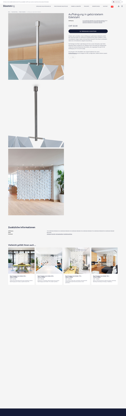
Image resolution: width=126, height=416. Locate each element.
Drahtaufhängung (73, 53)
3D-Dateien (49, 234)
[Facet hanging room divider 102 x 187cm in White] (104, 261)
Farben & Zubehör (22, 11)
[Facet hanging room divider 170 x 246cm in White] (77, 261)
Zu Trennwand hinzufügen (88, 31)
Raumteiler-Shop (14, 11)
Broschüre (53, 234)
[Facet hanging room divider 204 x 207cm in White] (49, 261)
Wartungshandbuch (59, 234)
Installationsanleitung (68, 234)
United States (117, 1)
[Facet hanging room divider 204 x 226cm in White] (21, 261)
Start (9, 11)
